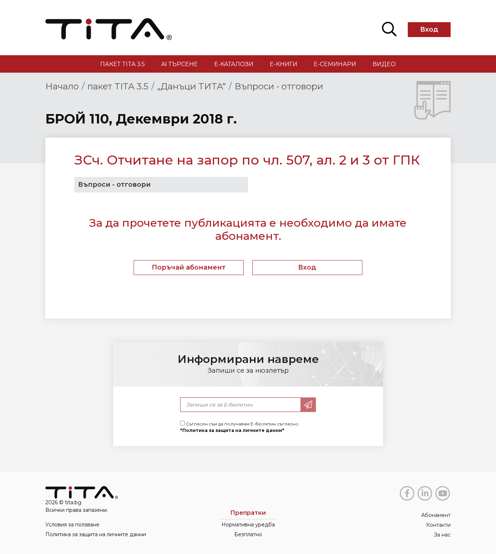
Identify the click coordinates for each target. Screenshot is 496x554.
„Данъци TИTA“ (191, 86)
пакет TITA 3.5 (122, 64)
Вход (429, 29)
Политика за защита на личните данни (95, 534)
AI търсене (179, 64)
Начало (62, 86)
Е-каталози (233, 64)
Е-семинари (335, 64)
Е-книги (283, 64)
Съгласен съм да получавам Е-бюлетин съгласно (239, 427)
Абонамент (436, 515)
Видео (384, 64)
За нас (442, 534)
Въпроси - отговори (279, 86)
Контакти (438, 525)
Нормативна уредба (248, 524)
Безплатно (248, 534)
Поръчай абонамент (188, 267)
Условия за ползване (72, 524)
